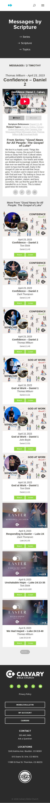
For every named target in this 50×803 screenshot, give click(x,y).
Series (26, 36)
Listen (34, 118)
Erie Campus (31, 129)
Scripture (26, 43)
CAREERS (25, 720)
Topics (26, 49)
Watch (17, 118)
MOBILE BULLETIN (25, 705)
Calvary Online (28, 127)
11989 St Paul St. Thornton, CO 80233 (25, 762)
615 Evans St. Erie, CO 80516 (25, 756)
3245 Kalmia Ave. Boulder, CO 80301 (25, 751)
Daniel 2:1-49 (36, 124)
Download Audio (30, 134)
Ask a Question (25, 738)
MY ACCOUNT (25, 713)
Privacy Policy (25, 694)
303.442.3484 (25, 735)
